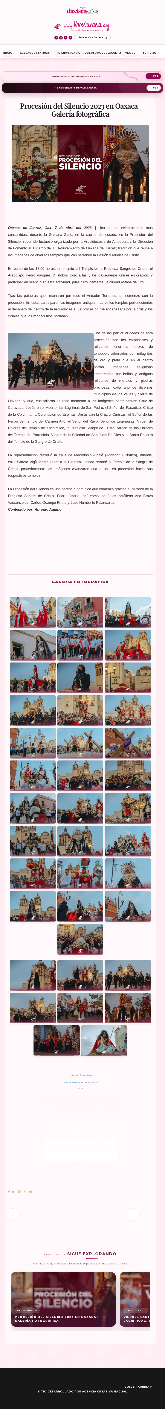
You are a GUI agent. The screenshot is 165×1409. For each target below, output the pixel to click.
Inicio (7, 52)
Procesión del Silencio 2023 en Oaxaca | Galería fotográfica (56, 1319)
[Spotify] (70, 38)
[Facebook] (56, 38)
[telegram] (19, 1192)
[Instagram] (61, 38)
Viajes (130, 52)
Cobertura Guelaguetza (103, 52)
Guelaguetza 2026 (35, 52)
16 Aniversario (69, 52)
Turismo (149, 52)
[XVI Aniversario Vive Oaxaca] (82, 11)
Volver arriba (137, 1386)
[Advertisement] (80, 537)
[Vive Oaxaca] (83, 26)
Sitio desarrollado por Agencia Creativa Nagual (82, 1391)
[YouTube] (65, 38)
